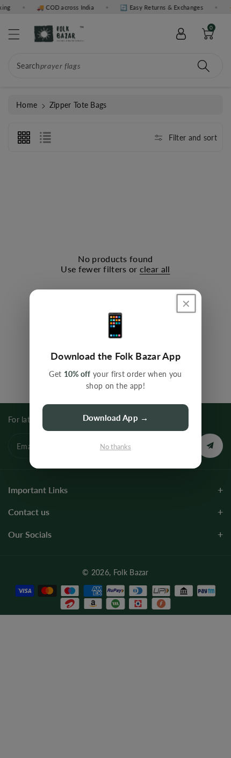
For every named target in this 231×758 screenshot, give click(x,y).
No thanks (115, 446)
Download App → (115, 417)
